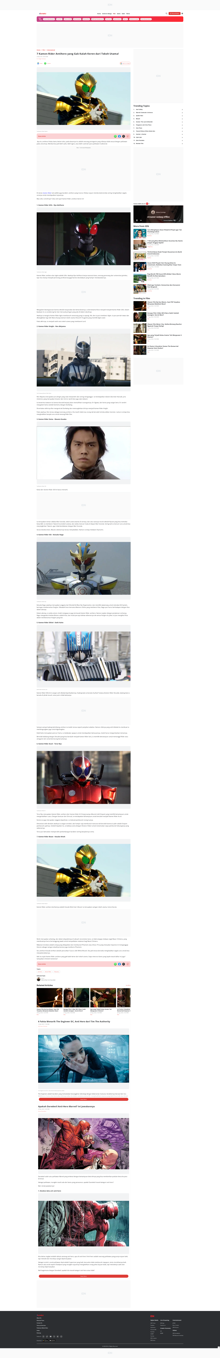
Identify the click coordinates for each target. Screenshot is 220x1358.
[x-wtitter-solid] (123, 136)
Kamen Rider (47, 193)
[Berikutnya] (131, 996)
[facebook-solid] (119, 136)
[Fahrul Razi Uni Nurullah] (38, 979)
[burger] (182, 13)
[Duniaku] (43, 13)
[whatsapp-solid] (115, 136)
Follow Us (39, 1336)
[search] (167, 13)
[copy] (127, 136)
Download (39, 1340)
